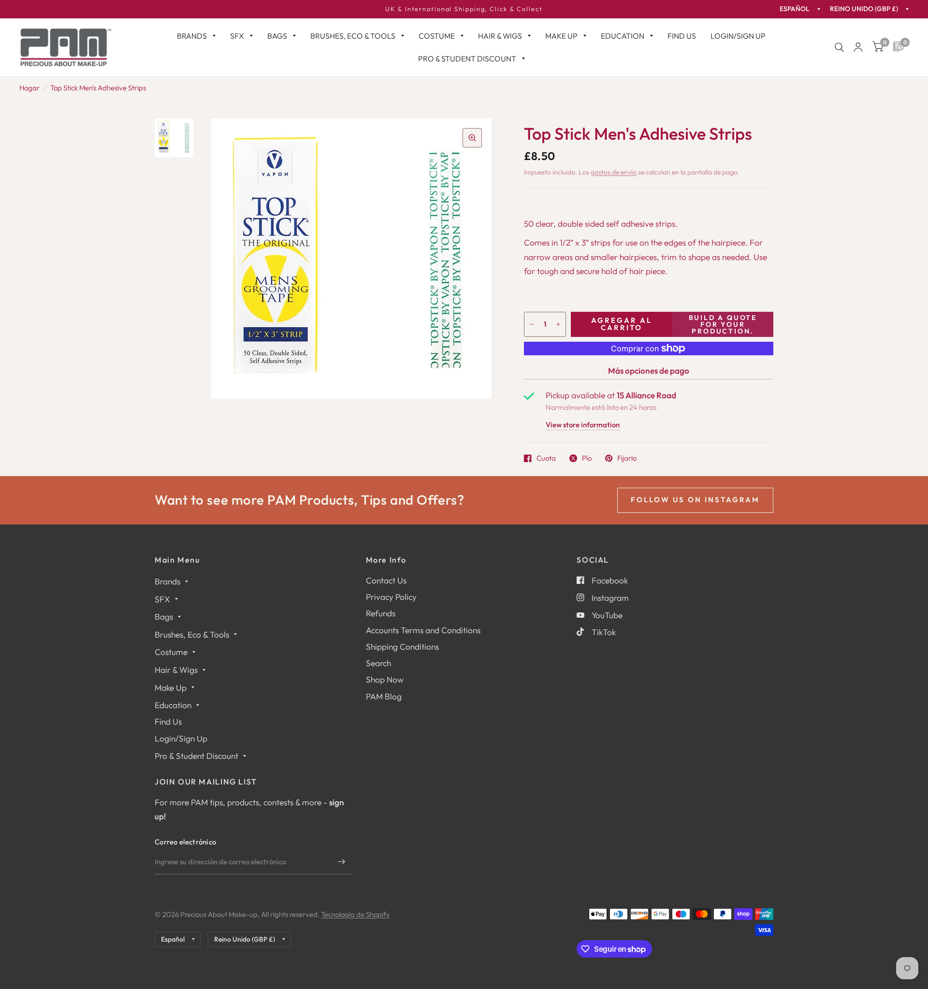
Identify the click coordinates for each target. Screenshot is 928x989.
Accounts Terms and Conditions (423, 630)
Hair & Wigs (500, 36)
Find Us (681, 36)
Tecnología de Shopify (355, 914)
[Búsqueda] (839, 47)
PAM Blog (384, 696)
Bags (277, 36)
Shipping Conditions (402, 646)
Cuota (546, 458)
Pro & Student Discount (467, 58)
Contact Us (386, 580)
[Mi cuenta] (858, 47)
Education (622, 36)
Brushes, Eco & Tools (352, 36)
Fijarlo (627, 458)
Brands (192, 36)
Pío (587, 458)
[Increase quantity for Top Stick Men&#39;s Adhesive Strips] (558, 324)
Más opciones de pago (648, 370)
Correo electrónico (185, 841)
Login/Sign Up (738, 36)
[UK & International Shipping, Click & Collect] (464, 9)
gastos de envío (614, 172)
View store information (583, 425)
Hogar (29, 87)
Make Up (561, 36)
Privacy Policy (391, 597)
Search (378, 663)
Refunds (380, 613)
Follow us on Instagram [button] (695, 499)
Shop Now (385, 679)
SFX (237, 36)
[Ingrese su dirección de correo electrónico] (341, 861)
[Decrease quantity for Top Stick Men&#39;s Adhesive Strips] (531, 324)
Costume (437, 36)
